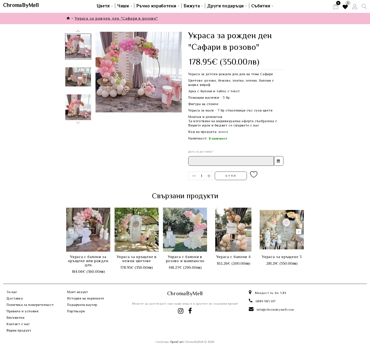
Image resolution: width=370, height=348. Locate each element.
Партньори (76, 311)
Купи (230, 175)
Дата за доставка (200, 151)
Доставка (14, 298)
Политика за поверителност (30, 305)
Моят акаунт (77, 292)
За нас (11, 292)
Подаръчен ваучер (82, 305)
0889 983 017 (266, 301)
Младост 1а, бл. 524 (270, 293)
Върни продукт (18, 330)
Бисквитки (15, 318)
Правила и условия (22, 311)
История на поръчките (85, 298)
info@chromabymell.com (275, 309)
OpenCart (177, 342)
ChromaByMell (21, 5)
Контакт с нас (18, 324)
